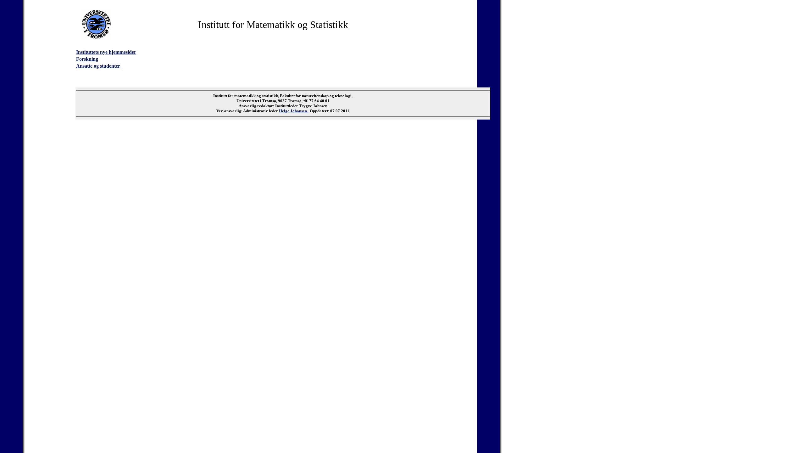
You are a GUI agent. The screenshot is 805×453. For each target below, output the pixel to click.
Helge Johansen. (293, 111)
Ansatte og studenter (98, 66)
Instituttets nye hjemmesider (106, 52)
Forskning (87, 59)
